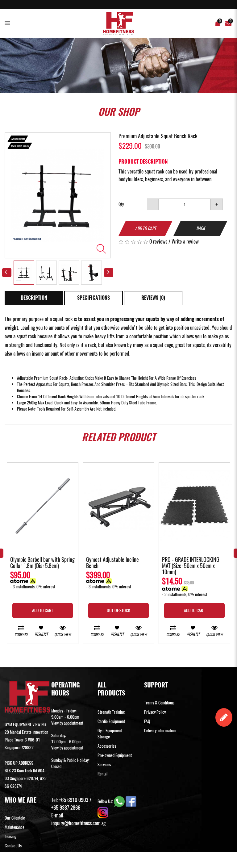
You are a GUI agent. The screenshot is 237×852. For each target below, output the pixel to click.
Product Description (143, 161)
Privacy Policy (155, 712)
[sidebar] (8, 23)
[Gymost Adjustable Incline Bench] (118, 506)
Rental (102, 774)
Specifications (93, 297)
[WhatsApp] (120, 801)
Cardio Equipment (111, 721)
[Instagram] (103, 812)
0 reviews (158, 241)
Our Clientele (15, 818)
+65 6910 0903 (73, 800)
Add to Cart (145, 228)
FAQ (147, 721)
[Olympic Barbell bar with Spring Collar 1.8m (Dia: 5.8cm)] (42, 506)
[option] (57, 195)
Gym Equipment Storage (110, 734)
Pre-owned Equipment (115, 755)
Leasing (10, 836)
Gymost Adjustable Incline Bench (112, 563)
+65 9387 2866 (65, 807)
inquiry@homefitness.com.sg (78, 823)
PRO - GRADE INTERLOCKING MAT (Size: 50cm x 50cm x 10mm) (190, 566)
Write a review (185, 241)
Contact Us (13, 846)
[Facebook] (131, 801)
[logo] (118, 23)
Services (104, 764)
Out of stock (118, 610)
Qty (121, 204)
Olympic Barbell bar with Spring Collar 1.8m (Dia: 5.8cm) (42, 563)
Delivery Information (160, 730)
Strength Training (111, 712)
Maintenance (14, 827)
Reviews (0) (153, 297)
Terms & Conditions (159, 703)
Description (34, 297)
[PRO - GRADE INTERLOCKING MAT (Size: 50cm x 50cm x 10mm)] (194, 506)
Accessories (107, 746)
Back (200, 228)
